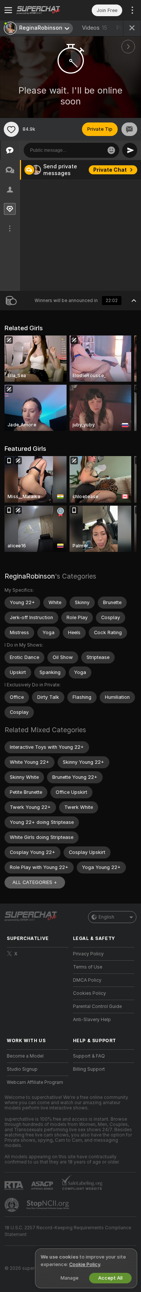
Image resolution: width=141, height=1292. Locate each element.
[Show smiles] (111, 150)
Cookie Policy (84, 1264)
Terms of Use (87, 967)
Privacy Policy (88, 954)
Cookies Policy (89, 993)
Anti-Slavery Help (92, 1019)
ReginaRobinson (30, 576)
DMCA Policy (87, 980)
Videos (94, 27)
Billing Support (89, 1069)
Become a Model (25, 1056)
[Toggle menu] (8, 10)
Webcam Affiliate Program (35, 1082)
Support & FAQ (89, 1056)
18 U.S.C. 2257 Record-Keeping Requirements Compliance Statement (68, 1231)
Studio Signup (22, 1069)
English (106, 917)
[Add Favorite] (11, 129)
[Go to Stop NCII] (48, 1204)
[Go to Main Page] (44, 10)
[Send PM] (129, 129)
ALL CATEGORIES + (34, 882)
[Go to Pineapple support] (12, 1205)
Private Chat (110, 170)
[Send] (129, 150)
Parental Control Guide (97, 1006)
